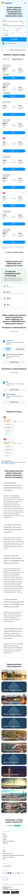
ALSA (19, 462)
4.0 (11, 424)
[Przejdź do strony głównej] (6, 3)
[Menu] (25, 3)
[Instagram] (3, 880)
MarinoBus (11, 463)
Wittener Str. (10, 340)
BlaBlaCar (15, 462)
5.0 (11, 452)
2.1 (13, 449)
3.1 (13, 427)
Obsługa (8, 424)
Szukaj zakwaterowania (10, 43)
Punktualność (9, 427)
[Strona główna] (3, 50)
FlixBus (3, 462)
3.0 (11, 446)
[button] (23, 23)
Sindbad (7, 463)
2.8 (10, 433)
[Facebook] (7, 880)
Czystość (8, 430)
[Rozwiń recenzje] (23, 425)
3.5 (11, 430)
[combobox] (14, 21)
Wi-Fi (7, 433)
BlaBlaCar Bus (8, 462)
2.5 (10, 455)
